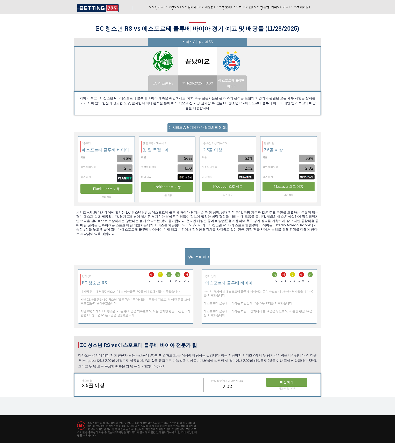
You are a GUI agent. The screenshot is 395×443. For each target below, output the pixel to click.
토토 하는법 (261, 7)
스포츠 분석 (223, 7)
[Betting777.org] (98, 6)
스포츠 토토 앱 (242, 7)
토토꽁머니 (189, 7)
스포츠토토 (172, 7)
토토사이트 (156, 7)
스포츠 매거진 (299, 7)
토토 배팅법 (206, 7)
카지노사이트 (279, 7)
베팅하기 (286, 382)
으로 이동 (106, 189)
